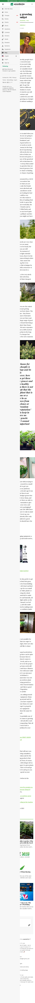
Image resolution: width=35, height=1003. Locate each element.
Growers (5, 71)
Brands (10, 69)
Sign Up (5, 82)
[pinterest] (11, 83)
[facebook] (7, 83)
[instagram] (9, 83)
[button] (32, 4)
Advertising (10, 80)
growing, (22, 20)
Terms (4, 80)
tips (27, 20)
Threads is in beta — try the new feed (18, 1)
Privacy (14, 77)
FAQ (10, 77)
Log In (15, 80)
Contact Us (5, 77)
